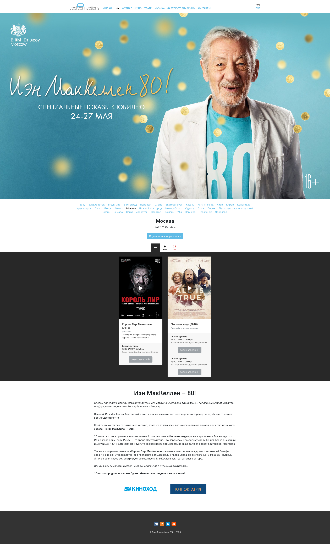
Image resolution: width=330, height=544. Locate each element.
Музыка (160, 8)
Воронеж (145, 204)
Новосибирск (173, 208)
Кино (138, 8)
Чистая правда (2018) (184, 324)
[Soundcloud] (173, 523)
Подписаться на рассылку (165, 236)
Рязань (106, 211)
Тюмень (169, 211)
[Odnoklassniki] (162, 523)
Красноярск (84, 208)
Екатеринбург (174, 204)
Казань (190, 204)
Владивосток (97, 204)
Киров (230, 204)
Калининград (205, 204)
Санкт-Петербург (136, 211)
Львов (108, 208)
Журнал (127, 8)
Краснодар (243, 204)
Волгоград (130, 204)
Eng (258, 8)
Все (155, 247)
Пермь (212, 208)
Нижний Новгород (150, 208)
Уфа (179, 211)
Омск (201, 208)
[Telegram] (168, 523)
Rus (258, 4)
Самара (118, 211)
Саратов (156, 211)
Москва (131, 208)
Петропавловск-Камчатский (236, 208)
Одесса (189, 208)
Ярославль (221, 211)
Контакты (204, 8)
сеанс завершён (140, 359)
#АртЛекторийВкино (181, 8)
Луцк (98, 208)
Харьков (190, 211)
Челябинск (205, 211)
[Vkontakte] (156, 523)
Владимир (114, 204)
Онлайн (108, 8)
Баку (82, 204)
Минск (119, 208)
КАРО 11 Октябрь (165, 227)
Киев (220, 204)
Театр (148, 8)
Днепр (158, 204)
